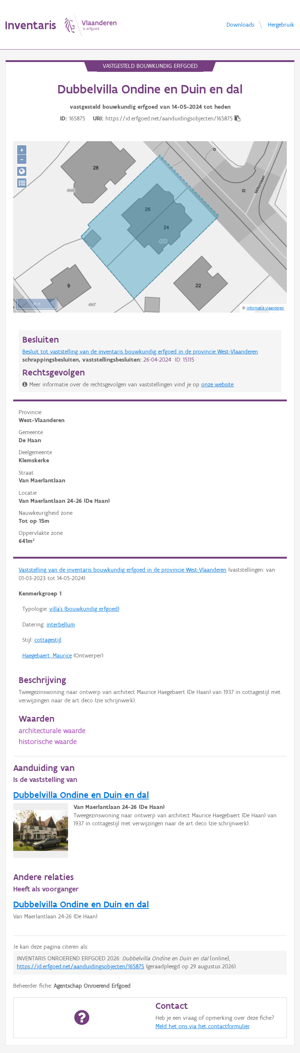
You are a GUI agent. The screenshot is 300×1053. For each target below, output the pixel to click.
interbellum (60, 624)
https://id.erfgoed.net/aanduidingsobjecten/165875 (80, 966)
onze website (217, 384)
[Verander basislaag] (21, 183)
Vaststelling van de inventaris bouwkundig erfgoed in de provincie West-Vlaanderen (122, 569)
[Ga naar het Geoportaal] (21, 171)
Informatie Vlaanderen (265, 307)
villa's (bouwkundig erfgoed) (84, 608)
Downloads (240, 24)
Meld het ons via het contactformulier (202, 1026)
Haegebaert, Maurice (47, 655)
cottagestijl (47, 639)
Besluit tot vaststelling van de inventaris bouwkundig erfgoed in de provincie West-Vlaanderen (140, 351)
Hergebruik (281, 24)
